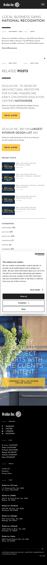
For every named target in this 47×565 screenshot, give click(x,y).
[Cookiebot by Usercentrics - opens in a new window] (34, 254)
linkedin (9, 431)
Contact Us (6, 469)
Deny (23, 309)
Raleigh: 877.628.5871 (9, 452)
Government (6, 249)
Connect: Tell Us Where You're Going (23, 382)
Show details (35, 290)
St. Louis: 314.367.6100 (9, 445)
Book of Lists (6, 236)
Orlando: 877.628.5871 (9, 455)
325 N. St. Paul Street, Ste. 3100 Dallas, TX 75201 (15, 499)
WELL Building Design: (26, 164)
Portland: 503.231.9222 (10, 450)
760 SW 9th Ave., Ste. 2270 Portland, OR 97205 (13, 509)
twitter (8, 429)
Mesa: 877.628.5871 (8, 457)
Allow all (23, 296)
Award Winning (6, 227)
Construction (6, 240)
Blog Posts (5, 232)
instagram (10, 433)
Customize (22, 303)
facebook (9, 426)
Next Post (34, 63)
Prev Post (13, 63)
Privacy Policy (7, 473)
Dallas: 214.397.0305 (9, 447)
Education (5, 245)
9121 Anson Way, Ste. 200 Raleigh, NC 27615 (12, 519)
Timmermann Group (9, 554)
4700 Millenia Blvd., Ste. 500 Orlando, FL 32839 (13, 530)
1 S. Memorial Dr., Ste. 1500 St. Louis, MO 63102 (13, 489)
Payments (5, 471)
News (32, 31)
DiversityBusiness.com (9, 48)
